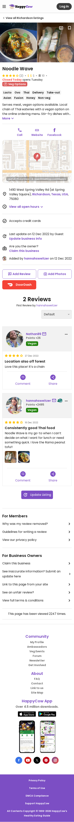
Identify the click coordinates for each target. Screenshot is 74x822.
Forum (37, 656)
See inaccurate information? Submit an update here (31, 574)
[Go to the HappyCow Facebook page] (18, 760)
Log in (64, 6)
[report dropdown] (66, 334)
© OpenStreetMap (41, 179)
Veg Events (37, 651)
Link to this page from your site (25, 584)
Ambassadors (37, 647)
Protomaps (23, 179)
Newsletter (37, 660)
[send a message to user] (45, 334)
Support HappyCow (37, 803)
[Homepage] (21, 6)
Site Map (37, 693)
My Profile (37, 642)
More (6, 118)
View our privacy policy (19, 540)
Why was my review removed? (25, 524)
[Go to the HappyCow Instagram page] (55, 760)
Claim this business (24, 251)
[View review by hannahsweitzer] (15, 405)
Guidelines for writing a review (24, 532)
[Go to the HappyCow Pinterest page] (46, 760)
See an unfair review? (18, 592)
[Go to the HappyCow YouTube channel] (27, 760)
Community (37, 636)
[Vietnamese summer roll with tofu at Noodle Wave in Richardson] (11, 457)
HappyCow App (37, 701)
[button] (37, 157)
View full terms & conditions (22, 600)
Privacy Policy (37, 780)
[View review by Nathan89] (15, 339)
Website (37, 135)
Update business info (25, 238)
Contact (37, 683)
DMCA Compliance (37, 795)
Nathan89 (33, 334)
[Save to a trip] (61, 28)
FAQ (37, 679)
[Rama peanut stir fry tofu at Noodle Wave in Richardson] (18, 42)
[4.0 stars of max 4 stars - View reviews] (10, 75)
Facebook (54, 135)
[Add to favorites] (69, 28)
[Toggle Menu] (4, 6)
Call (19, 135)
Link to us (37, 688)
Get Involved (37, 665)
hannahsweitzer (36, 258)
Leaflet (11, 179)
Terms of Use (37, 788)
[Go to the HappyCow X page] (37, 760)
